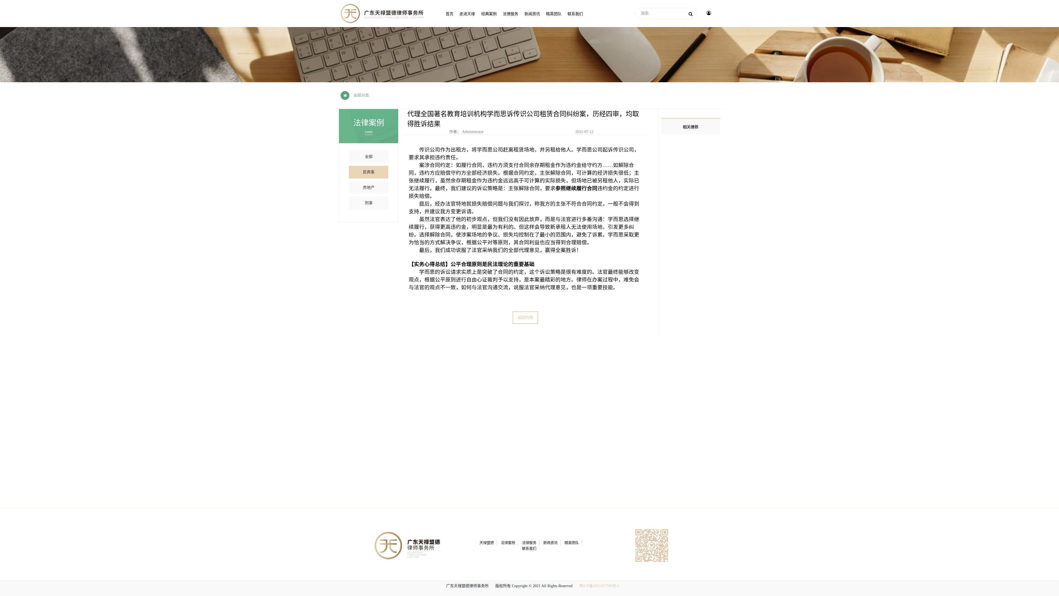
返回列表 (525, 317)
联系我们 (529, 548)
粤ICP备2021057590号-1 (599, 586)
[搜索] (690, 13)
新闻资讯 (550, 543)
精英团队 (572, 543)
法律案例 (508, 543)
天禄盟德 (487, 543)
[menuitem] (449, 14)
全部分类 (361, 95)
